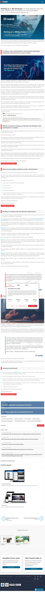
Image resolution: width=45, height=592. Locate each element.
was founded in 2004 (16, 372)
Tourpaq (2, 253)
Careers (4, 579)
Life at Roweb (28, 418)
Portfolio (11, 576)
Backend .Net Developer (7, 205)
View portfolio (11, 567)
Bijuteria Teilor (4, 505)
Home (2, 576)
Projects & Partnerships (7, 421)
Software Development (15, 12)
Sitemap (21, 576)
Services (8, 576)
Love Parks (18, 544)
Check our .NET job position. (8, 163)
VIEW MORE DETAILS (6, 537)
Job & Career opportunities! (8, 394)
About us (4, 576)
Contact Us (17, 576)
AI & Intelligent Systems (7, 418)
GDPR (23, 576)
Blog (1, 579)
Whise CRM (3, 228)
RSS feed (40, 425)
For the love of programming (34, 421)
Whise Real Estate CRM (6, 483)
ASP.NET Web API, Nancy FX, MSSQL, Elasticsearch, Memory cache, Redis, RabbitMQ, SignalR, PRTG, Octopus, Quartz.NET (19, 485)
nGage (2, 239)
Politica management (28, 576)
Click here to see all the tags (8, 460)
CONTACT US (33, 568)
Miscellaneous (36, 418)
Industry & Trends (19, 418)
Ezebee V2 (3, 544)
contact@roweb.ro (29, 565)
